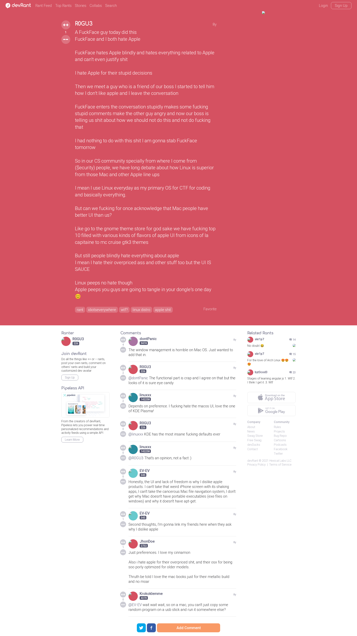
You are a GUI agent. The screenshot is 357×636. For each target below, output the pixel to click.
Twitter (278, 453)
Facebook (280, 449)
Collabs (96, 5)
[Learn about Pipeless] (85, 405)
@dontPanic (138, 378)
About (251, 427)
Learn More (72, 439)
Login (323, 5)
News (251, 431)
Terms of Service (280, 464)
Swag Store (255, 436)
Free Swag (254, 440)
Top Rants (63, 5)
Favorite (210, 309)
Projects (279, 431)
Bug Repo (280, 436)
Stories (80, 5)
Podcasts (280, 444)
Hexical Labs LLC (280, 460)
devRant (252, 460)
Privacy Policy (256, 464)
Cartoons (280, 440)
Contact (252, 449)
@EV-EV (135, 605)
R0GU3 (83, 24)
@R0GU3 (135, 458)
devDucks (253, 444)
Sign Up (341, 5)
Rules (277, 427)
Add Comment (188, 628)
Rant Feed (43, 5)
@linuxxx (135, 434)
